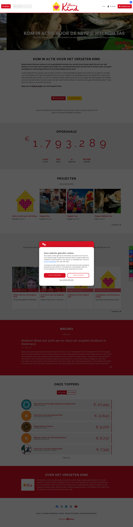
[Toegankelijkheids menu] (131, 2)
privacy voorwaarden (50, 261)
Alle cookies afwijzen (66, 280)
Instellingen (78, 275)
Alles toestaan (55, 275)
